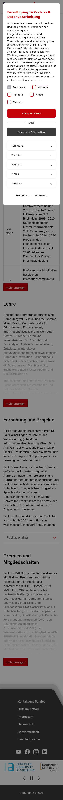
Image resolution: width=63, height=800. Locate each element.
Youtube (43, 87)
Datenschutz (22, 209)
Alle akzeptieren (31, 113)
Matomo (18, 102)
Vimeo (39, 94)
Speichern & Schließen (31, 132)
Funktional (19, 87)
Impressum (41, 209)
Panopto (18, 94)
